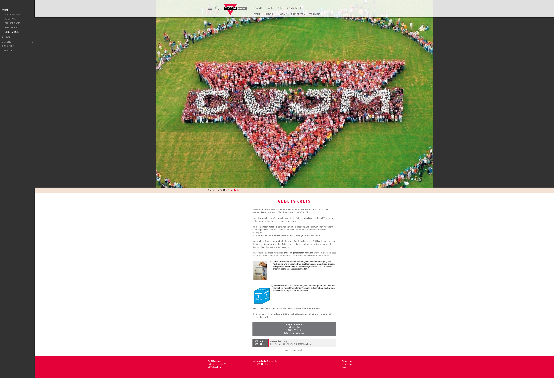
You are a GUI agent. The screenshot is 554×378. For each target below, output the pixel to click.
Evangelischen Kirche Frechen (271, 221)
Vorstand (10, 19)
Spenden (270, 8)
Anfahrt (281, 8)
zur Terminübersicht (294, 350)
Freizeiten (298, 14)
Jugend (282, 14)
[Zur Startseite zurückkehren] (235, 5)
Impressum (347, 364)
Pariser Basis (12, 23)
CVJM (257, 14)
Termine (314, 14)
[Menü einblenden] (210, 9)
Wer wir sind (12, 14)
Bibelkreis (11, 27)
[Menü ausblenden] (4, 4)
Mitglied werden (295, 8)
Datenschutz (348, 361)
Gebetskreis (12, 32)
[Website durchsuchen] (217, 9)
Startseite (212, 190)
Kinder (268, 14)
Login (344, 367)
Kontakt (258, 8)
